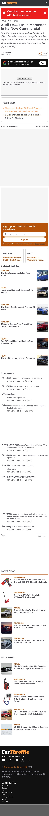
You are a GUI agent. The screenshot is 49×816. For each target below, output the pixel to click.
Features (5, 271)
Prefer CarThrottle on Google (20, 62)
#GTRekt (11, 394)
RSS (3, 794)
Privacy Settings (7, 797)
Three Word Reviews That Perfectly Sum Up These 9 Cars (12, 259)
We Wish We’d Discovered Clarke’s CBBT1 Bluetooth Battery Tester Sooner (29, 699)
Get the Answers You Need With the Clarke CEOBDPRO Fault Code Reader (31, 581)
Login (4, 799)
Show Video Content (24, 78)
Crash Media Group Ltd (15, 767)
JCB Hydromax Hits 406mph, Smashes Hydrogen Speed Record (31, 728)
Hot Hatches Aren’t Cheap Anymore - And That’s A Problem (30, 626)
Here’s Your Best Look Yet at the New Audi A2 (17, 291)
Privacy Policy (40, 244)
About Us (5, 786)
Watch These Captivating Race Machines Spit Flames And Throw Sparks (35, 259)
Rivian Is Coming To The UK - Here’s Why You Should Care (29, 611)
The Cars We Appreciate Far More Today (15, 274)
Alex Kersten (6, 52)
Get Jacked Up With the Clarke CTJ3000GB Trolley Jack (27, 596)
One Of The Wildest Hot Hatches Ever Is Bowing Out (17, 342)
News (3, 288)
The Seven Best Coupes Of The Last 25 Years (18, 308)
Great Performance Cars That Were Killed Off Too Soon (29, 642)
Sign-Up (5, 801)
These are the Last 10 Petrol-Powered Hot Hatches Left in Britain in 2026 (30, 713)
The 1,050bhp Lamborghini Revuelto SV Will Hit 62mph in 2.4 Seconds (30, 667)
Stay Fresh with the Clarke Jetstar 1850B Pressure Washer (28, 682)
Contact (4, 788)
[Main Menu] (46, 3)
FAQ (3, 790)
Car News (13, 21)
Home (3, 21)
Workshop (19, 577)
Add (42, 63)
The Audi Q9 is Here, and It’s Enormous (18, 358)
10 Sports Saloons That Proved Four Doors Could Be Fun (16, 325)
